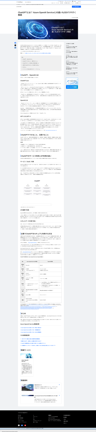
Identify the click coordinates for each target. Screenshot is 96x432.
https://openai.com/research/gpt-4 (51, 130)
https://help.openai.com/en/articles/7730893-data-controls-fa (29, 308)
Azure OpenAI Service (32, 242)
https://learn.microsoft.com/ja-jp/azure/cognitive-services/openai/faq (30, 306)
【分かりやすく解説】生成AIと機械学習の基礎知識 (30, 338)
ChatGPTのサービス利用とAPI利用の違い (30, 63)
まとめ (24, 67)
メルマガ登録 (73, 87)
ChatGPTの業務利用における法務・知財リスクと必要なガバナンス (33, 343)
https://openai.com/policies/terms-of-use (48, 306)
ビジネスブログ (23, 4)
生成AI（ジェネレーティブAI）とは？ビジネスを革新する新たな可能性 (38, 53)
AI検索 (75, 1)
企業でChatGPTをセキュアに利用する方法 (30, 65)
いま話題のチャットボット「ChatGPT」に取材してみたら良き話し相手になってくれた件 (37, 345)
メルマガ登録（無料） (76, 6)
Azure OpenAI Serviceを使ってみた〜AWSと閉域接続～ (31, 332)
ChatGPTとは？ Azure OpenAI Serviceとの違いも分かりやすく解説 (34, 4)
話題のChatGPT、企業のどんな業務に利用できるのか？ (31, 341)
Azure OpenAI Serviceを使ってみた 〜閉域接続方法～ (31, 329)
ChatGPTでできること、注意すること (29, 61)
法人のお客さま (18, 4)
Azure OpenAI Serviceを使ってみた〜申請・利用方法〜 (31, 327)
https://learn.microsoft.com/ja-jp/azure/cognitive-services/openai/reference (37, 304)
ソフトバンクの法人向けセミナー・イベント (31, 69)
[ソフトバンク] (19, 2)
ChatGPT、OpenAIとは (27, 59)
